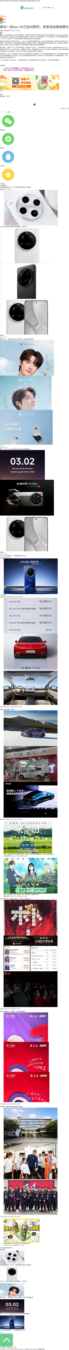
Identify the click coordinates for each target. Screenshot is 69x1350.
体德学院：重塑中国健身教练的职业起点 (11, 1106)
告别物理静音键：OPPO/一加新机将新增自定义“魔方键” (15, 187)
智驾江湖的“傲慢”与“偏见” (7, 709)
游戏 (13, 1)
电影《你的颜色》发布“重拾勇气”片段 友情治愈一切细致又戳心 (21, 894)
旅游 (15, 1)
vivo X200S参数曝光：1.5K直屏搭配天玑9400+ (13, 555)
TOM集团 (2, 1347)
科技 (38, 1)
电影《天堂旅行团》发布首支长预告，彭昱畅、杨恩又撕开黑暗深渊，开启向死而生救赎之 (29, 854)
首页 (1, 1)
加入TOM (14, 1347)
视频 (24, 1)
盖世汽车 (2, 819)
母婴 (21, 1)
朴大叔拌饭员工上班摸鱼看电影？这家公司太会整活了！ (15, 899)
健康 (30, 1)
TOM (1, 1009)
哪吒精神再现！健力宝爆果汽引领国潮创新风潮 (17, 1243)
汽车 (35, 1)
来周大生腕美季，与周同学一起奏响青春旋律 (12, 1011)
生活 (18, 1)
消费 (33, 1)
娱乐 (7, 1)
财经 (27, 1)
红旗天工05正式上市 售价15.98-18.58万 (11, 597)
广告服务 (8, 1347)
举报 (1, 94)
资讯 (4, 1)
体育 (10, 1)
